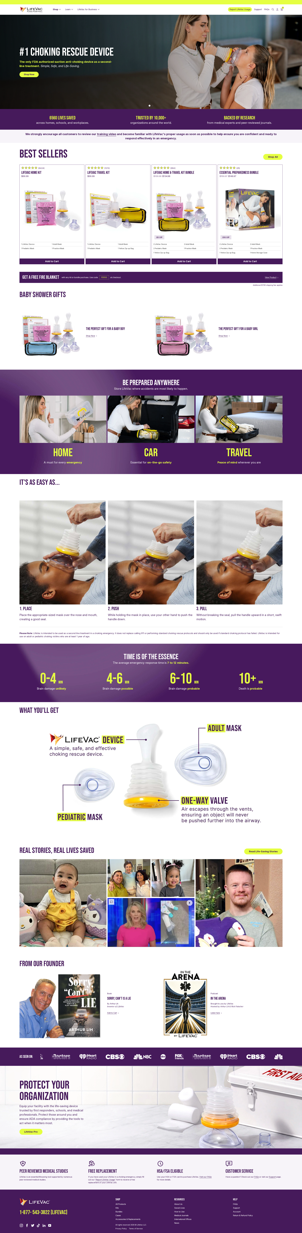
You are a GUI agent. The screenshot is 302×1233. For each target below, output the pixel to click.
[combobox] (142, 611)
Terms (161, 644)
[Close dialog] (195, 584)
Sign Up (167, 627)
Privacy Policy (151, 644)
